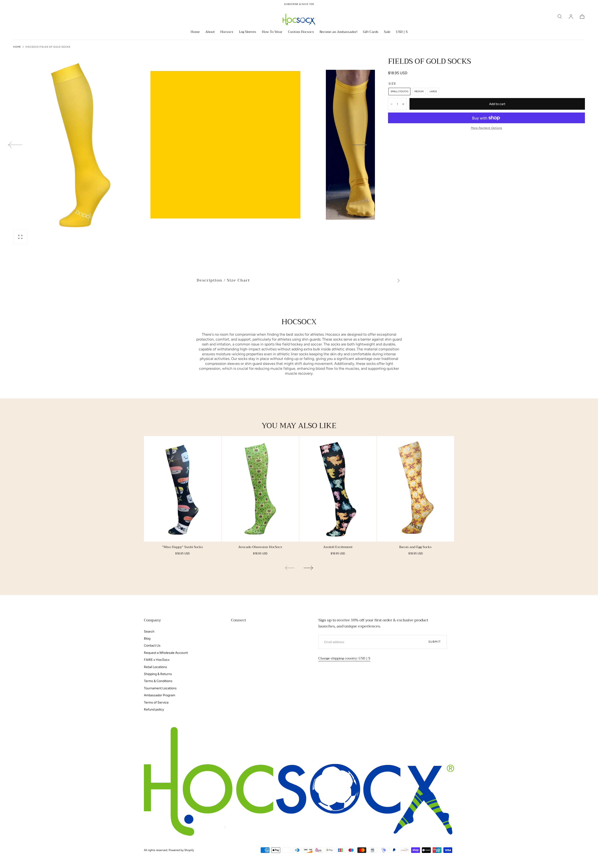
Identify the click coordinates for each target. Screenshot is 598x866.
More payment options (486, 128)
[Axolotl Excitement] (338, 488)
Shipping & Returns (158, 674)
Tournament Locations (160, 688)
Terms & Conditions (158, 681)
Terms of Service (156, 702)
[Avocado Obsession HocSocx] (260, 488)
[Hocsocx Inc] (299, 781)
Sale (387, 32)
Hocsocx (226, 32)
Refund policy (154, 709)
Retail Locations (155, 667)
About (210, 32)
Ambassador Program (159, 695)
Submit (434, 641)
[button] (559, 16)
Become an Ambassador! (338, 32)
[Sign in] (571, 16)
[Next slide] (359, 144)
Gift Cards (370, 32)
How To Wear (272, 32)
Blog (147, 639)
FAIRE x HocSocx (157, 660)
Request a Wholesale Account (166, 653)
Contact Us (152, 646)
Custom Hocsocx (301, 32)
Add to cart (497, 104)
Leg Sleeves (247, 32)
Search (149, 632)
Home (195, 32)
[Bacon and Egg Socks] (415, 488)
